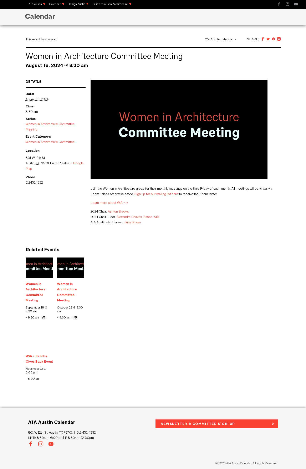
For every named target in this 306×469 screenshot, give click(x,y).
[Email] (279, 39)
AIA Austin (35, 4)
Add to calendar (221, 39)
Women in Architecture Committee (50, 142)
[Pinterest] (273, 39)
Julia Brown (132, 222)
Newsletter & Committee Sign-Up (198, 424)
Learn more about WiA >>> (109, 203)
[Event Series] (43, 317)
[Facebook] (262, 39)
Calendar (55, 4)
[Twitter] (268, 39)
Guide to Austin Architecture (110, 4)
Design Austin (76, 4)
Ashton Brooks (118, 211)
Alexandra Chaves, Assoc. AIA (138, 217)
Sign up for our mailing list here (156, 194)
